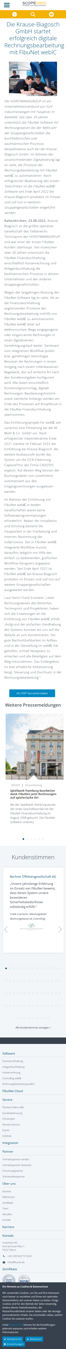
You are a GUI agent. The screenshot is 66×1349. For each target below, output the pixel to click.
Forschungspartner (12, 1170)
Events (5, 1130)
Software (8, 1053)
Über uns (9, 1183)
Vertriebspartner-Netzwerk (16, 1165)
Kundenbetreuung (12, 1113)
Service (7, 1100)
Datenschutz (16, 1324)
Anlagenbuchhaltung (13, 1066)
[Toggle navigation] (8, 5)
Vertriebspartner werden (15, 1159)
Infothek (6, 1136)
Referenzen (8, 1197)
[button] (33, 14)
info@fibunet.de (16, 1262)
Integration (10, 1143)
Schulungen (8, 1118)
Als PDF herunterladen (32, 693)
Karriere (6, 1191)
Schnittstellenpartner (13, 1176)
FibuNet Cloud (12, 1091)
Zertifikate (7, 1202)
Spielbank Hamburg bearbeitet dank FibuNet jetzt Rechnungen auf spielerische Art (33, 794)
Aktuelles (7, 1214)
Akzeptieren (14, 1339)
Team (5, 1208)
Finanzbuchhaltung (12, 1061)
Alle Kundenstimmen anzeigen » (33, 1027)
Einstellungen (15, 1344)
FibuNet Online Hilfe (13, 1107)
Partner (7, 1151)
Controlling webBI (11, 1078)
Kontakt (6, 1219)
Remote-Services (11, 1124)
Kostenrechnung (11, 1072)
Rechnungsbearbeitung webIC (18, 1083)
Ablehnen (35, 1339)
